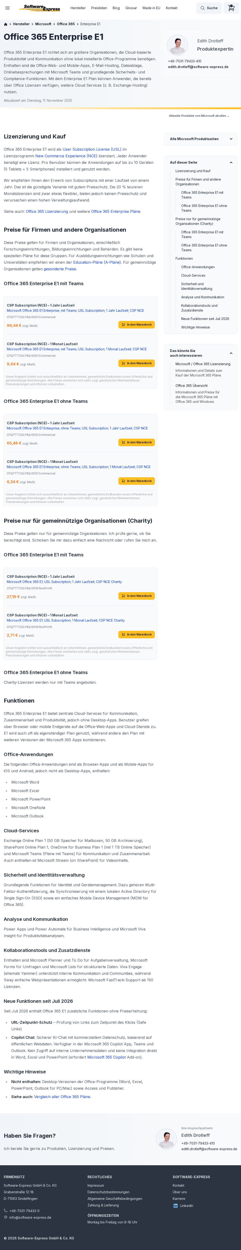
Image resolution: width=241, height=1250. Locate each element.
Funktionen (184, 258)
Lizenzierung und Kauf (193, 171)
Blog (116, 8)
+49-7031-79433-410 (184, 61)
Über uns (180, 1192)
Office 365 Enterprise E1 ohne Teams (204, 208)
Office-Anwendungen (198, 267)
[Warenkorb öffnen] (231, 8)
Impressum (96, 1185)
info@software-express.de (30, 1217)
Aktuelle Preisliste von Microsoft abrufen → (199, 115)
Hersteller (78, 8)
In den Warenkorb (139, 324)
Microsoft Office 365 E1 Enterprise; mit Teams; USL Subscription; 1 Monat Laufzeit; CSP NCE (77, 349)
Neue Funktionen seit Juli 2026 (205, 319)
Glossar (131, 8)
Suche (212, 8)
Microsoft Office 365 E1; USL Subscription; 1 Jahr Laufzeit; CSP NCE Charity (64, 582)
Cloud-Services (193, 275)
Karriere (179, 1199)
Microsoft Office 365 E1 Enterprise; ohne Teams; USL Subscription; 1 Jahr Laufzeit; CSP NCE (77, 428)
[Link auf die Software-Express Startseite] (39, 8)
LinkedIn (186, 1206)
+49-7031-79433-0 (24, 1211)
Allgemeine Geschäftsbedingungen (115, 1199)
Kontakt (171, 8)
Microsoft (43, 24)
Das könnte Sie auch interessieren (186, 353)
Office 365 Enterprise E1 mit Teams (202, 194)
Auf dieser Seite (183, 162)
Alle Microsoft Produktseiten (194, 139)
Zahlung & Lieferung (103, 1205)
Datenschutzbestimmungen (108, 1192)
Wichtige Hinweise (195, 327)
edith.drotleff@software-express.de (198, 67)
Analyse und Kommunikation (202, 297)
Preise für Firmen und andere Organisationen (198, 181)
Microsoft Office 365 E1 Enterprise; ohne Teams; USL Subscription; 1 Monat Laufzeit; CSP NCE (79, 467)
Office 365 (66, 24)
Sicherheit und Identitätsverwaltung (196, 286)
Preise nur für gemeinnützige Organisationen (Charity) (198, 221)
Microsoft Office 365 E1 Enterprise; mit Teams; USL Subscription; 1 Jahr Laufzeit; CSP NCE (75, 310)
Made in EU (151, 8)
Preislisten (99, 8)
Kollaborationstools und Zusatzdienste (199, 307)
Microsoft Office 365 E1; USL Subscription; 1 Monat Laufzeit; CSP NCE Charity (66, 620)
